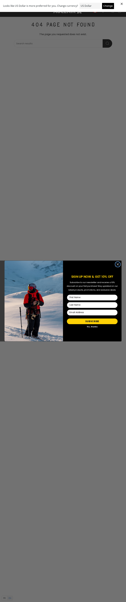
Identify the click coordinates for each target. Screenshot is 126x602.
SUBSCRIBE (92, 321)
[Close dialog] (117, 264)
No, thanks (92, 326)
